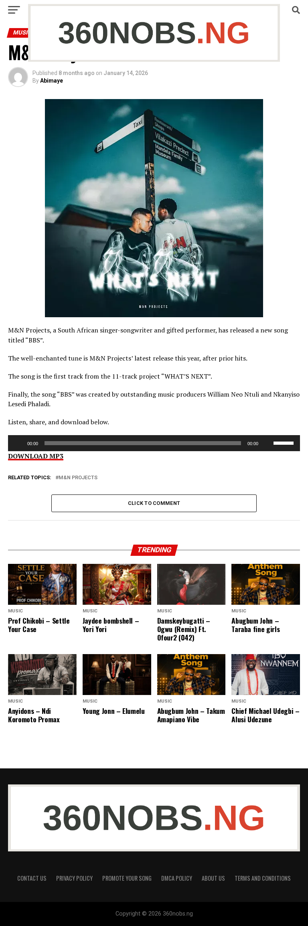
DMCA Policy (176, 878)
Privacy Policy (74, 878)
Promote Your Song (127, 878)
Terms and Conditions (263, 878)
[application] (154, 443)
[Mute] (267, 443)
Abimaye (51, 80)
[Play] (18, 443)
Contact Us (32, 878)
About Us (213, 878)
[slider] (285, 442)
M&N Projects (78, 477)
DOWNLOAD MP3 (35, 456)
